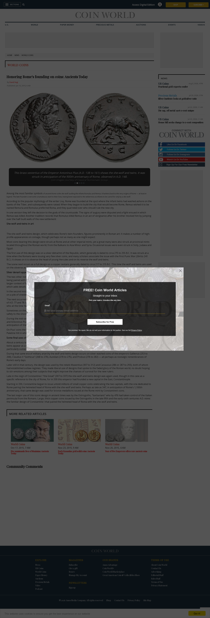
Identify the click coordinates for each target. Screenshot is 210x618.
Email (47, 306)
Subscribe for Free (105, 322)
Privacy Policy (136, 330)
